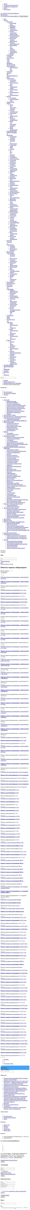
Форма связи (7, 1130)
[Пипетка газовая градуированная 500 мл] (12, 860)
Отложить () (14, 5)
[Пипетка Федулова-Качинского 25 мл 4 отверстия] (14, 772)
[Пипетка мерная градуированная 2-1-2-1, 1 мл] (13, 851)
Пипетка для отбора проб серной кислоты (12, 911)
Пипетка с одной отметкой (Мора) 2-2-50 (12, 845)
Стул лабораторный (13, 115)
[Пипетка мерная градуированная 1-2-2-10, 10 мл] (14, 926)
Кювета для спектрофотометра (15, 480)
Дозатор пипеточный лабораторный (13, 33)
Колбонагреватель (14, 192)
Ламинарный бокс (11, 513)
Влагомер (12, 183)
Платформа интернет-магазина (7, 1207)
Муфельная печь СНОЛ (13, 483)
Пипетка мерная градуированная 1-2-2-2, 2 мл (13, 938)
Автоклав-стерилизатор (13, 156)
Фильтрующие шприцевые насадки (13, 306)
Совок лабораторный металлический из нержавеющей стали (14, 1094)
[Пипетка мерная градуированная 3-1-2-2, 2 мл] (13, 1023)
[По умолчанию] (2, 573)
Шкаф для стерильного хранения (13, 107)
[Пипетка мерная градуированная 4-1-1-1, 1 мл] (13, 1049)
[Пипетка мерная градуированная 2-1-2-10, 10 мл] (14, 970)
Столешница (13, 113)
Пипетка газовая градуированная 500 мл (12, 863)
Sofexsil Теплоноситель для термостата (17, 538)
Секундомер (13, 215)
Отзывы (6, 1127)
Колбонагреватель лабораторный (14, 36)
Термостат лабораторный (13, 224)
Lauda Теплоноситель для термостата (16, 537)
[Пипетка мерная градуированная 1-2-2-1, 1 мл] (13, 917)
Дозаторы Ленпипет (12, 246)
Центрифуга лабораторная (13, 51)
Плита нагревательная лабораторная (14, 209)
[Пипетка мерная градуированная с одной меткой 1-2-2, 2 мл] (15, 622)
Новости (6, 1126)
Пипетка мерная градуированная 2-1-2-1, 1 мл (13, 854)
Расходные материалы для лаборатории (14, 521)
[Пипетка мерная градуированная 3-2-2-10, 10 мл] (14, 1040)
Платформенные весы (12, 429)
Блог (2, 562)
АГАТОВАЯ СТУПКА (10, 55)
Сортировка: (4, 572)
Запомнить (5, 1171)
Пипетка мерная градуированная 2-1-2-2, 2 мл (13, 982)
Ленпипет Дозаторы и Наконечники (16, 451)
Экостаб (12, 149)
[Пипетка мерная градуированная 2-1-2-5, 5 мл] (13, 996)
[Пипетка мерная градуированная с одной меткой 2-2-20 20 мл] (15, 713)
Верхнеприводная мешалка (14, 470)
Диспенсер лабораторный (13, 29)
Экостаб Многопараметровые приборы (15, 353)
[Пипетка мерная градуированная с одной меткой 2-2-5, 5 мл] (15, 747)
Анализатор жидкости (13, 163)
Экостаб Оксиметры (13, 359)
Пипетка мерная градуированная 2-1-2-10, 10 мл (14, 973)
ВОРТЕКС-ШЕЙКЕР (13, 26)
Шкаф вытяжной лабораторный (13, 119)
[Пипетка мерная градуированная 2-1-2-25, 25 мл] (14, 987)
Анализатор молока (13, 166)
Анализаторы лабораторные (13, 169)
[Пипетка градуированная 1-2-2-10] (10, 816)
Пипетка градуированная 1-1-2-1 (10, 792)
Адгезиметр (13, 98)
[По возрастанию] (2, 575)
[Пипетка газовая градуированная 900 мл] (12, 878)
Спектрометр (13, 221)
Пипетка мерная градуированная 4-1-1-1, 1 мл (13, 1052)
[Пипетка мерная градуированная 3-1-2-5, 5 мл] (13, 1032)
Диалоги (6, 394)
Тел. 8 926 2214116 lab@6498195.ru (10, 13)
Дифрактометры (14, 185)
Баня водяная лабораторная (13, 174)
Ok (1, 1206)
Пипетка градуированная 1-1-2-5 (10, 810)
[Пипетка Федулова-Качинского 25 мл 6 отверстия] (14, 781)
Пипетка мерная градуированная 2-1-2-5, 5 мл (13, 999)
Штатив (12, 53)
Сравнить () (14, 6)
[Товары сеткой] (12, 571)
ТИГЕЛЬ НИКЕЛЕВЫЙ (14, 291)
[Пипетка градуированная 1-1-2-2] (10, 798)
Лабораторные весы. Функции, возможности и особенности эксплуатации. (16, 1086)
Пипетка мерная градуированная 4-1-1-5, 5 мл (13, 593)
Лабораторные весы (12, 427)
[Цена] (5, 573)
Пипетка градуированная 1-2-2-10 (10, 819)
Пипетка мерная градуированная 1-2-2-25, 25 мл (14, 946)
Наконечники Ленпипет (13, 249)
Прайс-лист (7, 1125)
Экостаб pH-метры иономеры (12, 344)
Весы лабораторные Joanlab (13, 87)
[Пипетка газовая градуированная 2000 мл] (12, 961)
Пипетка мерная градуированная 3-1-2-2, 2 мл (13, 1026)
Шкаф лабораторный (13, 129)
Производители (11, 283)
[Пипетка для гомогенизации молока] (11, 899)
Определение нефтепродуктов (14, 205)
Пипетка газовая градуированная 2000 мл (12, 964)
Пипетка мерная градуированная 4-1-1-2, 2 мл (13, 740)
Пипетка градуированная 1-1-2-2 (10, 801)
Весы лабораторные (10, 78)
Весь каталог (6, 19)
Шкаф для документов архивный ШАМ (13, 124)
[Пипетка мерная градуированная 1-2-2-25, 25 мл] (14, 943)
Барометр (12, 177)
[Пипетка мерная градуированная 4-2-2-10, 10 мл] (14, 599)
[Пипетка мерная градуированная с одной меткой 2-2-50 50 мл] (15, 760)
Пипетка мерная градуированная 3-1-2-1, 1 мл (13, 1017)
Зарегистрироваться (10, 1174)
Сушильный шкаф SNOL (13, 452)
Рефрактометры (14, 211)
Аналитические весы (12, 425)
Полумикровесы (14, 95)
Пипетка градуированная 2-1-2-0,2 (10, 836)
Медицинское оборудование (10, 252)
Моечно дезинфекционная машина (14, 271)
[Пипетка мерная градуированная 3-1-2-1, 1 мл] (13, 1014)
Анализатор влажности (13, 80)
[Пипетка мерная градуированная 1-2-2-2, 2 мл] (13, 935)
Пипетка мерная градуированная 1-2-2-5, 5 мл (13, 955)
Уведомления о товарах (10, 393)
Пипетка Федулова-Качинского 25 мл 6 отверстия (14, 784)
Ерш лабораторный (13, 187)
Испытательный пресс (13, 434)
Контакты (6, 372)
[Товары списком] (10, 571)
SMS (2, 1172)
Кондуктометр (13, 193)
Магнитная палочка (13, 294)
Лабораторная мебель (9, 436)
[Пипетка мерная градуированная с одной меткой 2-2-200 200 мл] (15, 725)
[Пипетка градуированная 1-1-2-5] (10, 807)
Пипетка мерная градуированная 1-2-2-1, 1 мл (13, 920)
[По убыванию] (3, 575)
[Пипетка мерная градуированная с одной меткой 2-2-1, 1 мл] (15, 635)
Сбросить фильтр (5, 561)
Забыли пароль (7, 1172)
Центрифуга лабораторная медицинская (13, 229)
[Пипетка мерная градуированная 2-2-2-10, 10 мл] (14, 1005)
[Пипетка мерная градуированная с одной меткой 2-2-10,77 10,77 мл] (15, 661)
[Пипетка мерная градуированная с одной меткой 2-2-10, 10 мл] (15, 648)
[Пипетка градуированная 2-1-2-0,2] (10, 833)
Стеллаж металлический (14, 111)
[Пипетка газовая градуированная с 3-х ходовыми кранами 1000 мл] (15, 888)
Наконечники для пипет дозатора (15, 411)
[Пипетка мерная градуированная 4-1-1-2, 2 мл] (13, 737)
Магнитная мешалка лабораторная (13, 40)
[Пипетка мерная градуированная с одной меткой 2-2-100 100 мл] (15, 674)
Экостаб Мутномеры (13, 356)
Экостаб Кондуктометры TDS (14, 349)
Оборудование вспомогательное (14, 296)
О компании (6, 374)
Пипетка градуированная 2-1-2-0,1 (10, 828)
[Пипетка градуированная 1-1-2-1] (10, 789)
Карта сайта (7, 1129)
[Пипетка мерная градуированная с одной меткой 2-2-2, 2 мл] (15, 700)
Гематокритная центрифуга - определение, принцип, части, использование (15, 1108)
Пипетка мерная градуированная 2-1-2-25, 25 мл (14, 990)
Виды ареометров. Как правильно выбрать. (15, 1088)
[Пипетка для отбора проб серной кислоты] (12, 908)
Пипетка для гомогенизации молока (11, 902)
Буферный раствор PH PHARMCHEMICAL (15, 420)
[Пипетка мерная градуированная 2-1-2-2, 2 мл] (13, 979)
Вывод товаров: (5, 571)
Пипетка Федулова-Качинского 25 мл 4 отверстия (14, 775)
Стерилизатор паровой (13, 274)
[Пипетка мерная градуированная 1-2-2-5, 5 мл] (13, 952)
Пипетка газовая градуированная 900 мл (12, 881)
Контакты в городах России (11, 1104)
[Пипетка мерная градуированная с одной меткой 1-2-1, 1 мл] (15, 609)
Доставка (6, 370)
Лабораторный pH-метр (13, 419)
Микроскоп (13, 199)
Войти (5, 1119)
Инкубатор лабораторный (13, 190)
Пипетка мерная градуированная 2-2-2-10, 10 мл (14, 1008)
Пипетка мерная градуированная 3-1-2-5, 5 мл (13, 1035)
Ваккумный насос (11, 401)
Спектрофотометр (14, 222)
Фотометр (12, 226)
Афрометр (12, 171)
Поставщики (10, 282)
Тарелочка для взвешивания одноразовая (13, 301)
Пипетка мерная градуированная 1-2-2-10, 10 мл (14, 929)
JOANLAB (10, 21)
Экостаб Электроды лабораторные (13, 362)
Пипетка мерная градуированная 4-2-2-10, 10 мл (14, 602)
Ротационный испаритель (13, 213)
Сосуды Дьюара (12, 219)
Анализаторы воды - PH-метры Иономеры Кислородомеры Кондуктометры (15, 417)
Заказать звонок (5, 1195)
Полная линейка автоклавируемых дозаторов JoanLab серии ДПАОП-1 (16, 1079)
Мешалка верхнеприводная (14, 43)
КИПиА (9, 96)
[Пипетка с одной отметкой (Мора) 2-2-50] (12, 842)
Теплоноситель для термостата (12, 534)
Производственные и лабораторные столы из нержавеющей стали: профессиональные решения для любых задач (15, 1091)
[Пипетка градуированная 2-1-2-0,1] (10, 825)
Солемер (12, 217)
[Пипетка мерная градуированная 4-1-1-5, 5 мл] (13, 590)
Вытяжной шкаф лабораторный (15, 512)
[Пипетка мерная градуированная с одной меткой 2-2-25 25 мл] (15, 578)
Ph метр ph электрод (12, 455)
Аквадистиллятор (14, 159)
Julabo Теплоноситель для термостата (16, 535)
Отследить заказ (8, 392)
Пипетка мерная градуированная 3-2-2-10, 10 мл (14, 1043)
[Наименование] (3, 573)
